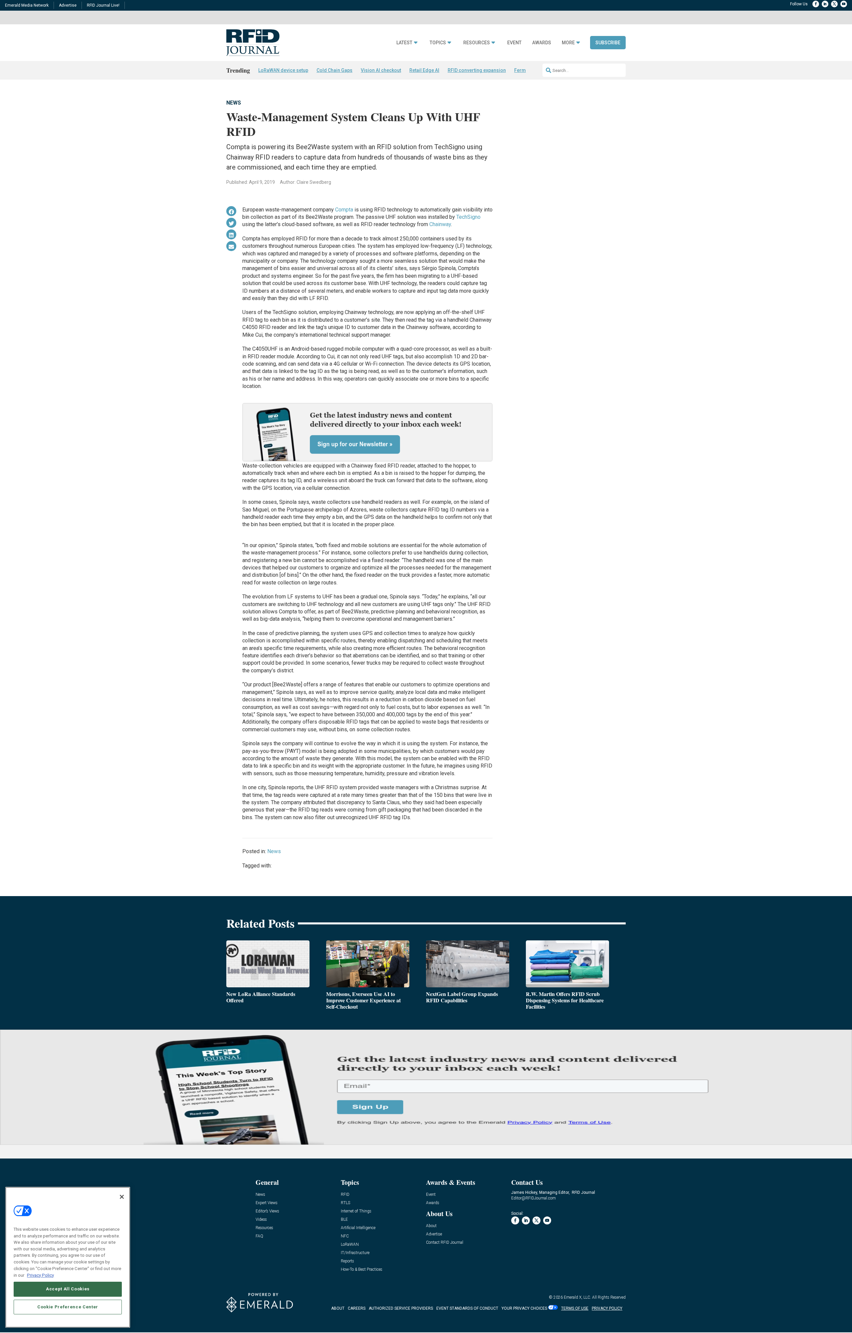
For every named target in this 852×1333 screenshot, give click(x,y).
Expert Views (267, 1203)
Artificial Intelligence (358, 1228)
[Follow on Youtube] (843, 4)
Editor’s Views (267, 1211)
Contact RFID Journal (444, 1242)
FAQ (259, 1236)
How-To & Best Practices (361, 1269)
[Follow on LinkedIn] (825, 4)
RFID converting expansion (477, 70)
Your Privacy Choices (524, 1308)
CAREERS (356, 1308)
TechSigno (468, 217)
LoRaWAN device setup (283, 70)
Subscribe (607, 42)
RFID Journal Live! (103, 5)
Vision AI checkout (381, 70)
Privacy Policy (40, 1274)
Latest (404, 42)
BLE (344, 1219)
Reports (347, 1261)
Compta (344, 209)
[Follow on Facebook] (815, 4)
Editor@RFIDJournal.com (533, 1198)
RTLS (345, 1203)
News (233, 103)
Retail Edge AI (424, 70)
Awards (541, 42)
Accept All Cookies (68, 1288)
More (568, 42)
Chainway (440, 224)
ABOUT (337, 1308)
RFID (345, 1194)
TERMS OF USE (574, 1308)
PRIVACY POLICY (607, 1308)
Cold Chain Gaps (334, 70)
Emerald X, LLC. (577, 1297)
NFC (345, 1236)
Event (514, 42)
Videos (261, 1219)
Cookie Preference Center (67, 1306)
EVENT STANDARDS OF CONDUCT (467, 1308)
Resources (476, 42)
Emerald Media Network (27, 5)
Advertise (68, 5)
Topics (438, 42)
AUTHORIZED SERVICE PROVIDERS (401, 1308)
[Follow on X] (834, 4)
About (431, 1226)
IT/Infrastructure (355, 1253)
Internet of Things (356, 1211)
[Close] (121, 1196)
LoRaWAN (350, 1244)
